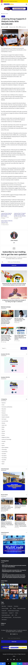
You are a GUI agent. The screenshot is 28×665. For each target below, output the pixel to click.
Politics (3, 435)
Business (4, 402)
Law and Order (5, 421)
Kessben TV (11, 612)
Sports (3, 445)
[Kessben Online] (8, 4)
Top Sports (4, 455)
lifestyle (3, 423)
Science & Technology (6, 439)
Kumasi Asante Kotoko (6, 615)
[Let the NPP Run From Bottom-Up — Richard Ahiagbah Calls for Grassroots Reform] (23, 591)
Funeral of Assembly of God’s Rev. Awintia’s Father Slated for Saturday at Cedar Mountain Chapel (6, 321)
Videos (3, 461)
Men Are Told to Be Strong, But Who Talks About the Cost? (20, 320)
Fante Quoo (16, 606)
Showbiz (3, 441)
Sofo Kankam (4, 619)
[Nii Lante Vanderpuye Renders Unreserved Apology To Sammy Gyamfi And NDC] (5, 596)
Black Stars (4, 606)
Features (3, 412)
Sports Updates (5, 447)
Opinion (3, 431)
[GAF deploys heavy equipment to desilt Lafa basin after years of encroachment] (7, 501)
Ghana (14, 608)
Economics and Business (7, 406)
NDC (12, 615)
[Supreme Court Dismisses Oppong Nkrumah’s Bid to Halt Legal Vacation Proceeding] (23, 596)
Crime (3, 404)
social (7, 13)
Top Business (4, 451)
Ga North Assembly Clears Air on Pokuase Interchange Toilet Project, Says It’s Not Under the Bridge (6, 338)
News (3, 429)
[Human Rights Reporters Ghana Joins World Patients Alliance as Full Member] (21, 330)
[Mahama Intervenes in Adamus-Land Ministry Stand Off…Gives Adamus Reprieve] (7, 517)
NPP (16, 615)
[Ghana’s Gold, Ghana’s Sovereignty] (21, 501)
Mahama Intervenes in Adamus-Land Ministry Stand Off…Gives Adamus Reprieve (7, 524)
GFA (10, 608)
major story (4, 425)
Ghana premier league (22, 608)
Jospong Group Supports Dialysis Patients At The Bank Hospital (6, 214)
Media (3, 427)
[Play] (12, 370)
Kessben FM (4, 610)
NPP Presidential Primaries (6, 617)
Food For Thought (5, 608)
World (3, 463)
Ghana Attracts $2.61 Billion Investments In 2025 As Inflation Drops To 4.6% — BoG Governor (21, 524)
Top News (4, 453)
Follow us (3, 623)
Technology (4, 449)
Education (4, 408)
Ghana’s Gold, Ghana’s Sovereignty (10, 1)
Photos (3, 433)
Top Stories (4, 457)
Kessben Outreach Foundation (13, 610)
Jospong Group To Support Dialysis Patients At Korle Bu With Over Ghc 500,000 (20, 214)
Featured (4, 410)
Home (3, 13)
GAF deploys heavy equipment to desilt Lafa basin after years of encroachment (7, 508)
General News (5, 415)
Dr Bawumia (10, 606)
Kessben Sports (4, 612)
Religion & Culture (5, 437)
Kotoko (16, 612)
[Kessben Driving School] (14, 8)
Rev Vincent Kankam (17, 617)
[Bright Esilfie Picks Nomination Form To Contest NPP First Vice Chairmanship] (14, 596)
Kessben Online (13, 654)
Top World (4, 459)
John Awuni (4, 27)
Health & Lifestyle (5, 417)
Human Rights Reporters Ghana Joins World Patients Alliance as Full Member (20, 337)
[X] (12, 634)
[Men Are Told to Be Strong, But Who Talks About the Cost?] (21, 313)
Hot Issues (4, 419)
